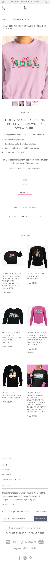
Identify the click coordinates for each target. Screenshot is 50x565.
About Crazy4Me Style (13, 479)
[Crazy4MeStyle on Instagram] (25, 559)
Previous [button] (6, 67)
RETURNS (6, 474)
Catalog (6, 470)
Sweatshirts (19, 19)
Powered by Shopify (16, 533)
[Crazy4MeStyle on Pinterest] (30, 559)
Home (4, 19)
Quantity (25, 193)
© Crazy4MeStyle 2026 (20, 528)
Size (25, 180)
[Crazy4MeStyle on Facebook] (19, 559)
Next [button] (43, 67)
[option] (25, 67)
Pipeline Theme (36, 533)
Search (37, 528)
